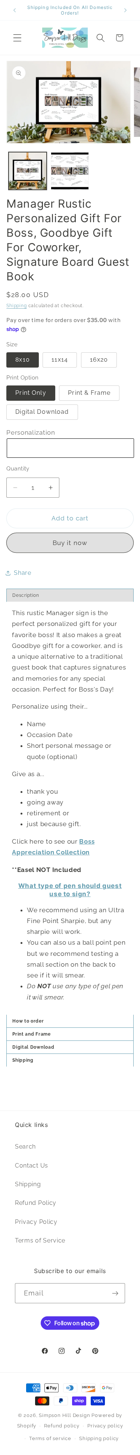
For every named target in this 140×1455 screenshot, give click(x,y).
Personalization (30, 432)
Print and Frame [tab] (32, 1034)
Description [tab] (25, 595)
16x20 (99, 359)
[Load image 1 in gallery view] (28, 171)
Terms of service (50, 1438)
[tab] (70, 1047)
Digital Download (42, 411)
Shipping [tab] (23, 1060)
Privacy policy (105, 1426)
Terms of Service (40, 1240)
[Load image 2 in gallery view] (70, 171)
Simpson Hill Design (64, 1415)
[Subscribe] (115, 1293)
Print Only (30, 392)
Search (25, 1146)
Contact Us (31, 1165)
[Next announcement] (125, 10)
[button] (17, 37)
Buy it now (70, 543)
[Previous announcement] (14, 10)
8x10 (22, 359)
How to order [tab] (28, 1021)
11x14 (60, 359)
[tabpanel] (70, 808)
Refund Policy (35, 1202)
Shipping (16, 305)
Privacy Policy (36, 1221)
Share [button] (22, 572)
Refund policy (61, 1426)
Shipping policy (99, 1438)
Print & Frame (89, 392)
